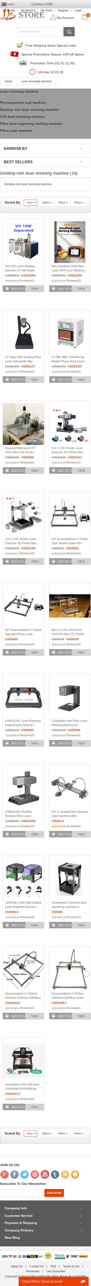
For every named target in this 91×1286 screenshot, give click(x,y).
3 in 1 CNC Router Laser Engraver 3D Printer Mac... (68, 450)
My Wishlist (28, 10)
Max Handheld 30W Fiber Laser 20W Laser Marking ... (69, 268)
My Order (46, 10)
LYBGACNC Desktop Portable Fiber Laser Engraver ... (18, 816)
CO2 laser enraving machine (22, 116)
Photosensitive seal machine (23, 102)
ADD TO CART (20, 288)
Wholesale (32, 1271)
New (30, 202)
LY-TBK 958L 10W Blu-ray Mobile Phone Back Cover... (69, 359)
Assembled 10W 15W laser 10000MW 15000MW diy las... (22, 1089)
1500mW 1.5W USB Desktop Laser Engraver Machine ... (23, 905)
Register (63, 10)
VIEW (34, 288)
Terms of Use (71, 1266)
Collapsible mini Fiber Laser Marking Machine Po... (69, 723)
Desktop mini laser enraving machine (29, 109)
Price (62, 202)
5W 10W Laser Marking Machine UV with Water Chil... (20, 270)
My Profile (9, 10)
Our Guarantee (55, 1271)
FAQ (53, 1266)
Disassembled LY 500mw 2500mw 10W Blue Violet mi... (68, 998)
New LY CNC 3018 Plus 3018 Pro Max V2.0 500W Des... (68, 634)
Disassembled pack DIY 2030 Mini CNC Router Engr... (20, 452)
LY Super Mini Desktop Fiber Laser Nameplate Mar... (23, 359)
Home (9, 81)
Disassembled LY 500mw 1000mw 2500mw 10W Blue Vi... (23, 998)
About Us (17, 1266)
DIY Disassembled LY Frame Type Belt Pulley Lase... (23, 632)
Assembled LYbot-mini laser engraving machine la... (69, 905)
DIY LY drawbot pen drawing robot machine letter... (70, 814)
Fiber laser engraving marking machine (31, 123)
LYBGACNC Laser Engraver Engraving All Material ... (23, 723)
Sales (45, 202)
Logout (7, 19)
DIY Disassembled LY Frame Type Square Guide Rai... (70, 541)
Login (78, 10)
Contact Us (37, 1266)
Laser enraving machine (36, 81)
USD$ (48, 4)
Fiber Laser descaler (16, 130)
